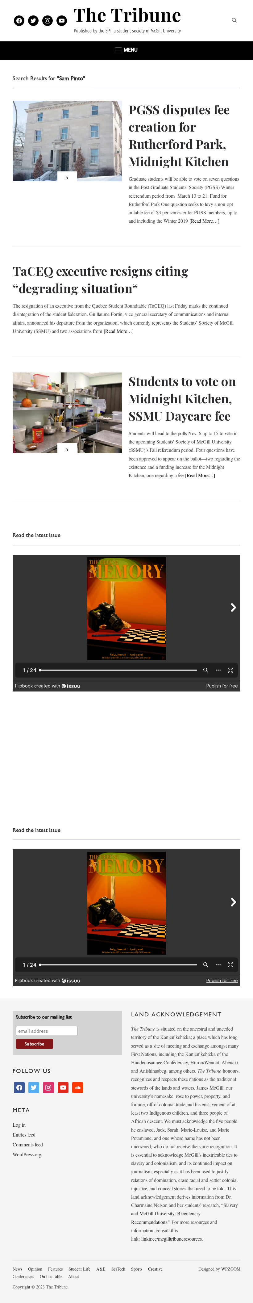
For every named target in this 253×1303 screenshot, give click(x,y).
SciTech (118, 1269)
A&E (101, 1269)
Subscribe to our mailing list (44, 1017)
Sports (136, 1269)
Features (55, 1269)
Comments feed (28, 1144)
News (17, 1269)
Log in (19, 1124)
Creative (155, 1269)
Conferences (23, 1276)
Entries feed (24, 1134)
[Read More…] (204, 220)
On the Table (51, 1276)
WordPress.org (27, 1154)
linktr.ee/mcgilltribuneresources (171, 1238)
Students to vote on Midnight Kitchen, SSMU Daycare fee (182, 398)
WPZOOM (230, 1269)
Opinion (35, 1269)
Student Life (79, 1269)
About (73, 1276)
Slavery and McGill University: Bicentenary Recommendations (184, 1213)
